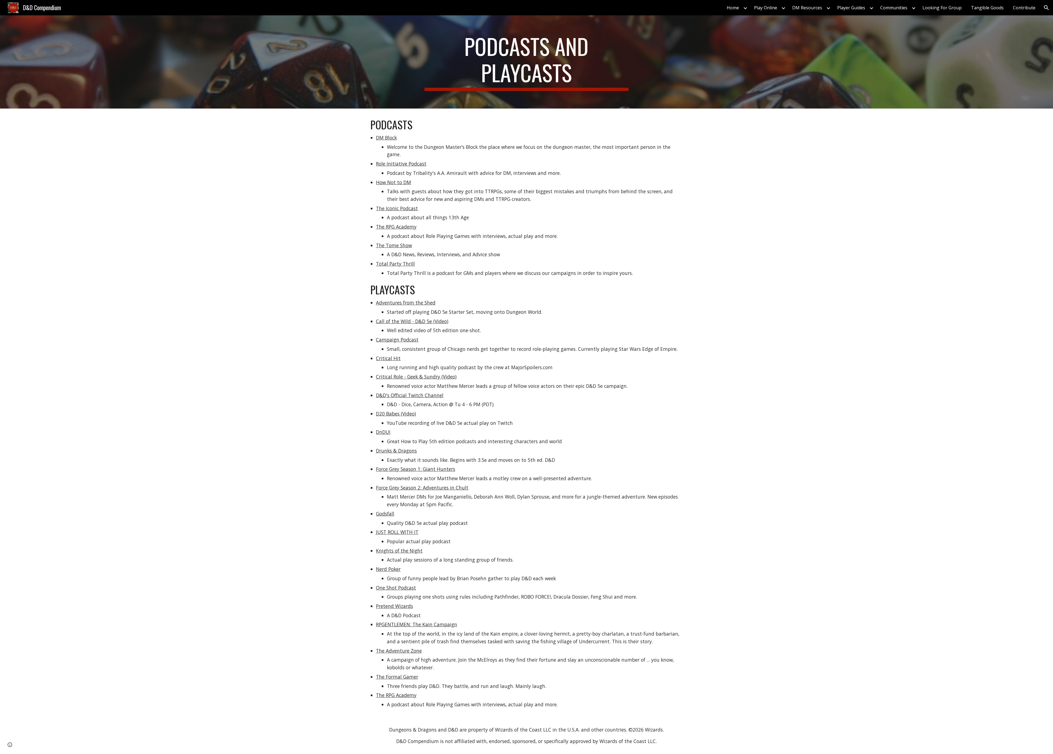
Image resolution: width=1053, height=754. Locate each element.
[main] (526, 62)
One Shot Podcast (396, 587)
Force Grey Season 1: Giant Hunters (415, 469)
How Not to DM (393, 182)
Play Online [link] (765, 8)
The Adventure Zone (399, 650)
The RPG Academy (396, 226)
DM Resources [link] (807, 8)
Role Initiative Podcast (401, 163)
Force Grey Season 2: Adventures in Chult (422, 487)
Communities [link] (893, 8)
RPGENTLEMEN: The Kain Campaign (416, 624)
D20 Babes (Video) (396, 413)
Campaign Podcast (397, 339)
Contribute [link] (1024, 8)
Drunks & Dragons (396, 450)
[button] (1046, 7)
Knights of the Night (399, 550)
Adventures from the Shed (405, 302)
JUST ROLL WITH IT (397, 532)
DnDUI (383, 432)
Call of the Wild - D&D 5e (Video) (412, 321)
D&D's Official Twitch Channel (409, 395)
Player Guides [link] (851, 8)
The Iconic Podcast (397, 208)
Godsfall (385, 513)
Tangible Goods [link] (987, 8)
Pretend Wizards (394, 606)
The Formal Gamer (397, 676)
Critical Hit (388, 358)
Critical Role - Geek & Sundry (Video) (416, 376)
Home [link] (733, 8)
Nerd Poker (388, 569)
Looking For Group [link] (942, 8)
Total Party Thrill (395, 263)
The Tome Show (394, 245)
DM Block (386, 137)
